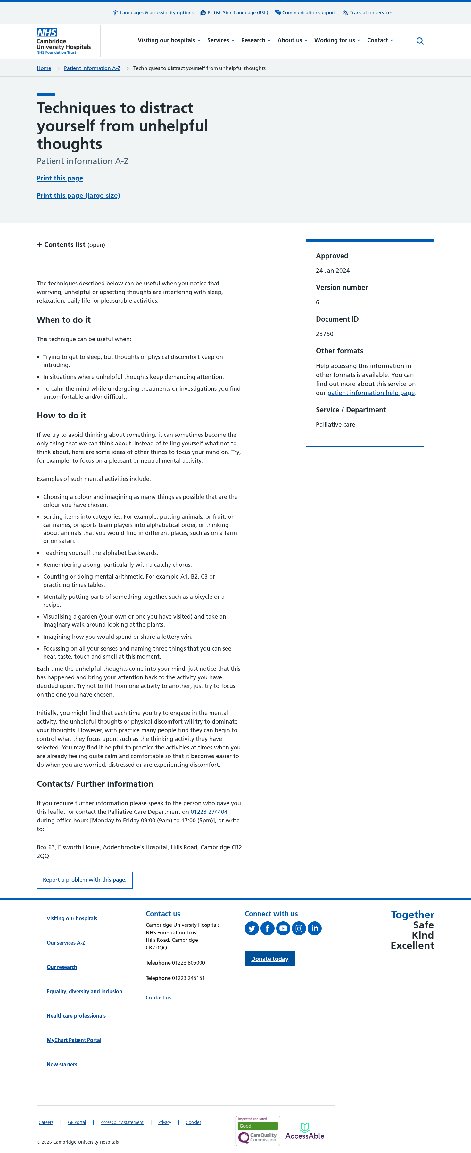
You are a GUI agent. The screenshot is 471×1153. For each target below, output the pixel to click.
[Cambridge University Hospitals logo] (69, 41)
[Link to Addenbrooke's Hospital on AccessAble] (305, 1131)
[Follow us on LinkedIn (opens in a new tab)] (315, 929)
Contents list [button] (71, 244)
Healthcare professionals (76, 1016)
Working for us (334, 40)
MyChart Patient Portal (74, 1040)
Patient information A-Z (92, 68)
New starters (62, 1064)
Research (253, 40)
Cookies (193, 1122)
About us (289, 40)
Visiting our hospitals (166, 40)
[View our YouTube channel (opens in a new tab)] (284, 929)
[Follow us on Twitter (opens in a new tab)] (252, 929)
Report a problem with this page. (85, 880)
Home (44, 68)
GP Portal (77, 1122)
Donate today (269, 959)
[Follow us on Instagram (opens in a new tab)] (300, 929)
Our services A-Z (66, 943)
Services (218, 40)
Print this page (60, 178)
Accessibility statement (122, 1122)
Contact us (158, 997)
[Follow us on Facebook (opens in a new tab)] (268, 929)
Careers (46, 1122)
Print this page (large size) (78, 195)
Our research (62, 967)
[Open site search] (420, 41)
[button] (153, 12)
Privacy (164, 1122)
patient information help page (371, 392)
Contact (377, 40)
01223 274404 (209, 811)
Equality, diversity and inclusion (84, 991)
